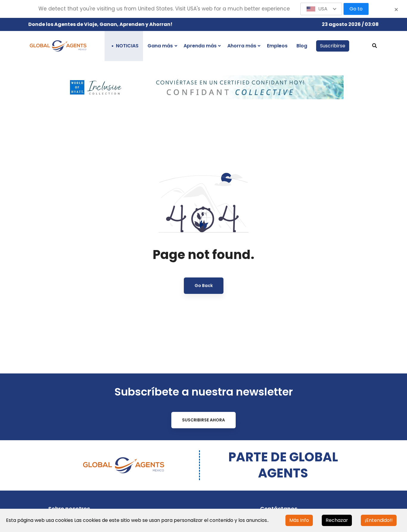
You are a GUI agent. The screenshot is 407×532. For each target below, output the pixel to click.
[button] (321, 9)
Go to (356, 8)
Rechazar (337, 520)
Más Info (299, 520)
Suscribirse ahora (203, 420)
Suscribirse (332, 45)
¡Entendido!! (379, 520)
